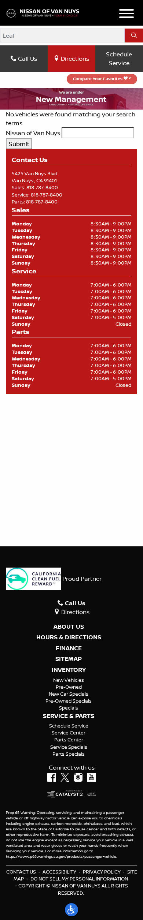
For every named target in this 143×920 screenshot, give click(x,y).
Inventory (69, 670)
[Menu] (126, 15)
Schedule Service (119, 58)
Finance (69, 648)
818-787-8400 (42, 187)
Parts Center (68, 739)
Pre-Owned (69, 687)
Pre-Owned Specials (68, 701)
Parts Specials (68, 754)
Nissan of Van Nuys (33, 133)
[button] (71, 909)
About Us (69, 627)
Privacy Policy (102, 871)
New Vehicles (68, 680)
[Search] (134, 35)
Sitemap (68, 659)
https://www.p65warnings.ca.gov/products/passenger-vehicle (61, 856)
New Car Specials (68, 694)
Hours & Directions (68, 637)
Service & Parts (68, 716)
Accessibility (59, 871)
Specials (68, 707)
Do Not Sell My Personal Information (79, 878)
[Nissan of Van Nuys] (42, 12)
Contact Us (21, 871)
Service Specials (68, 747)
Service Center (68, 732)
